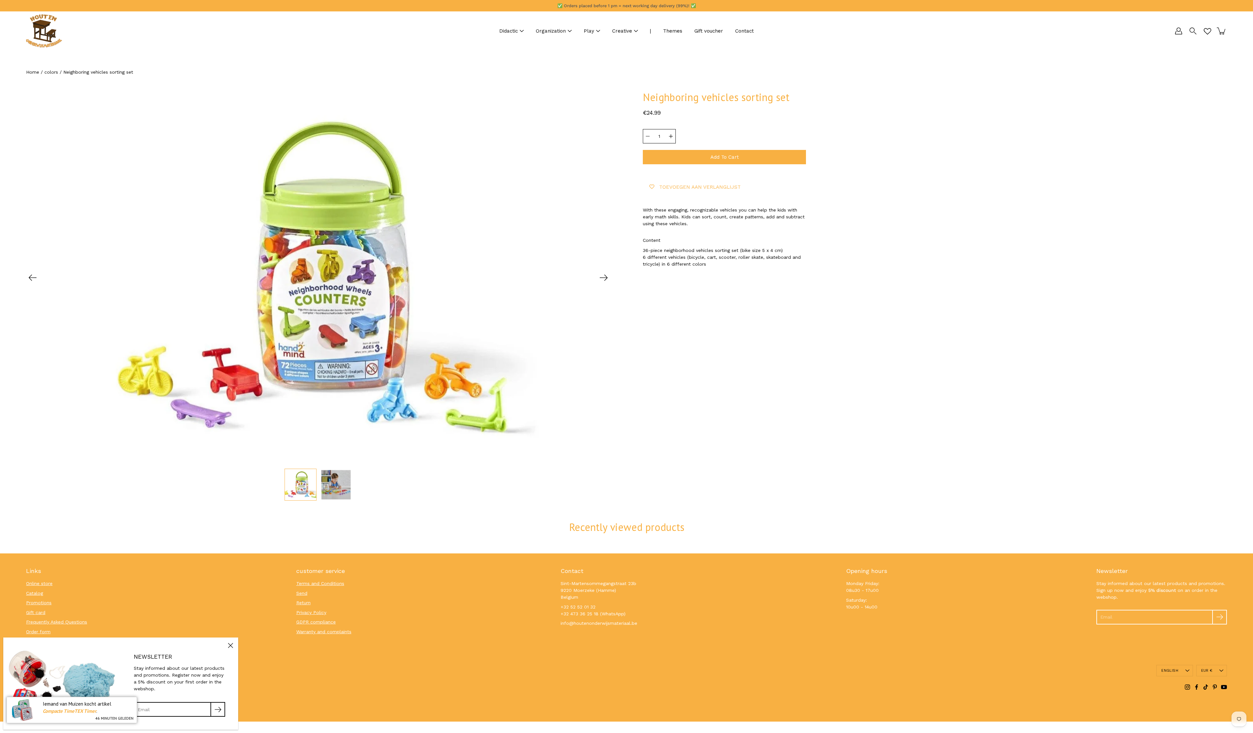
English (1169, 670)
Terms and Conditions (320, 583)
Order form (38, 631)
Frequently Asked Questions (56, 621)
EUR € (1206, 670)
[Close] (230, 645)
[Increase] (671, 136)
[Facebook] (1196, 687)
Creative (622, 31)
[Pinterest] (1215, 687)
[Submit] (1219, 617)
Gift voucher (708, 31)
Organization (551, 31)
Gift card (35, 612)
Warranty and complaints (323, 631)
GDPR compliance (316, 621)
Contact (744, 31)
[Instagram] (1187, 687)
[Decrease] (648, 136)
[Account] (1178, 31)
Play (589, 31)
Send (301, 593)
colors (51, 72)
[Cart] (1221, 31)
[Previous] (32, 277)
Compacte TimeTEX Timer (69, 711)
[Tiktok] (1206, 687)
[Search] (1193, 31)
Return (303, 602)
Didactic (508, 31)
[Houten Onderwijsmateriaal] (44, 31)
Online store (39, 583)
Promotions (39, 602)
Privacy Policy (311, 612)
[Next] (603, 277)
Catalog (34, 593)
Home (32, 72)
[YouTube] (1224, 687)
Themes (672, 31)
